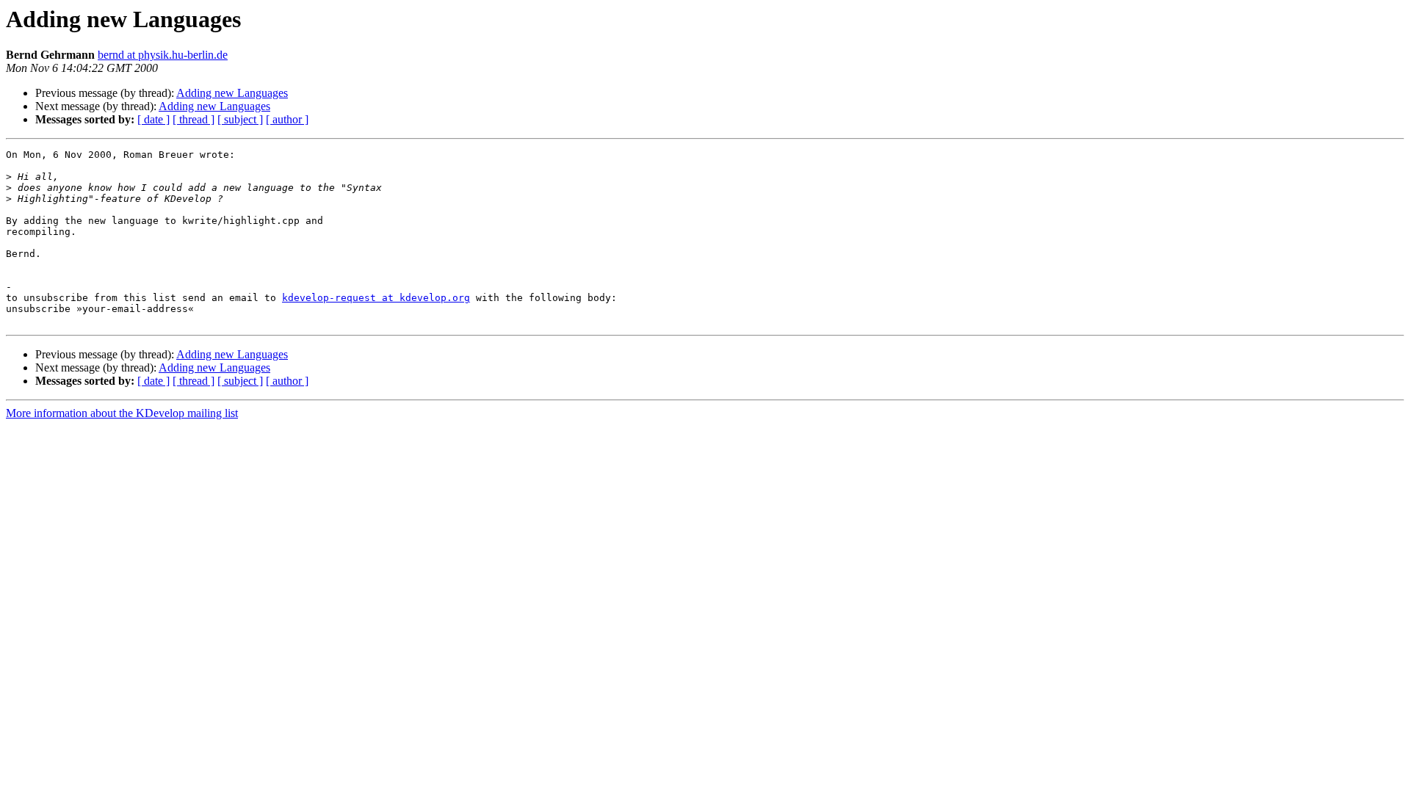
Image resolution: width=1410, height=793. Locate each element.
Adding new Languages (232, 93)
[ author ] (287, 119)
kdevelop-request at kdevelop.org (376, 297)
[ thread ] (193, 119)
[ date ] (153, 119)
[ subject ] (240, 119)
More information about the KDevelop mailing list (122, 413)
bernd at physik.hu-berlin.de (163, 54)
